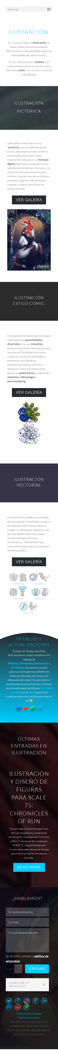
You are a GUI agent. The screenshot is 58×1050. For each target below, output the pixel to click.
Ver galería (29, 199)
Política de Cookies (29, 1017)
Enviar (37, 968)
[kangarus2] (29, 614)
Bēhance (13, 663)
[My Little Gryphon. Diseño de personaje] (29, 444)
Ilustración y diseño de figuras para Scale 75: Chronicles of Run (29, 797)
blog (31, 692)
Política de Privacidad (29, 1013)
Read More (29, 867)
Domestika (26, 663)
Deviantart (41, 663)
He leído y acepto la (27, 958)
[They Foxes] (29, 269)
